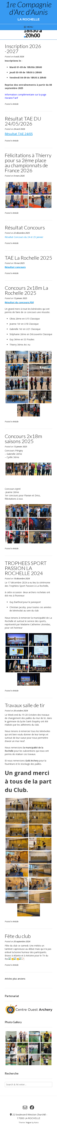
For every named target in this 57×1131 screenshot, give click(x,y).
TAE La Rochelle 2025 (28, 258)
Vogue (28, 1122)
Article (15, 104)
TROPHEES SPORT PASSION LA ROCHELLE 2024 (26, 568)
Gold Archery (31, 760)
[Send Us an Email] (25, 1107)
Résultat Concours (25, 227)
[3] (29, 37)
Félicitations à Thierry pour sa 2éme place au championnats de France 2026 (28, 162)
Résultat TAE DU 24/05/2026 (23, 121)
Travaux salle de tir (25, 705)
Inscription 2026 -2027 (23, 48)
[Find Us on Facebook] (32, 1107)
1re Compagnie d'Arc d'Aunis (28, 8)
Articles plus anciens (15, 978)
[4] (32, 37)
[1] (24, 37)
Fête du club (18, 936)
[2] (27, 37)
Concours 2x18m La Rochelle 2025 (26, 290)
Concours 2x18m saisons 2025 (23, 438)
